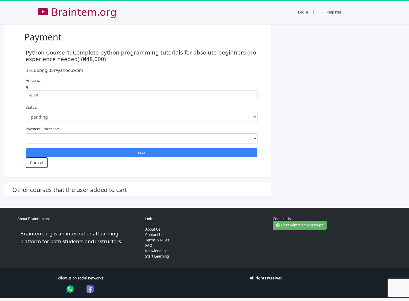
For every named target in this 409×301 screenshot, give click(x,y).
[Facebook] (90, 289)
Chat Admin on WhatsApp (301, 225)
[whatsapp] (70, 289)
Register (333, 12)
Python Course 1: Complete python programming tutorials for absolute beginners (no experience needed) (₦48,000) (141, 56)
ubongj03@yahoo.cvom (58, 70)
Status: (31, 107)
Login (303, 12)
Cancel (36, 162)
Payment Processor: (42, 128)
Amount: (33, 80)
